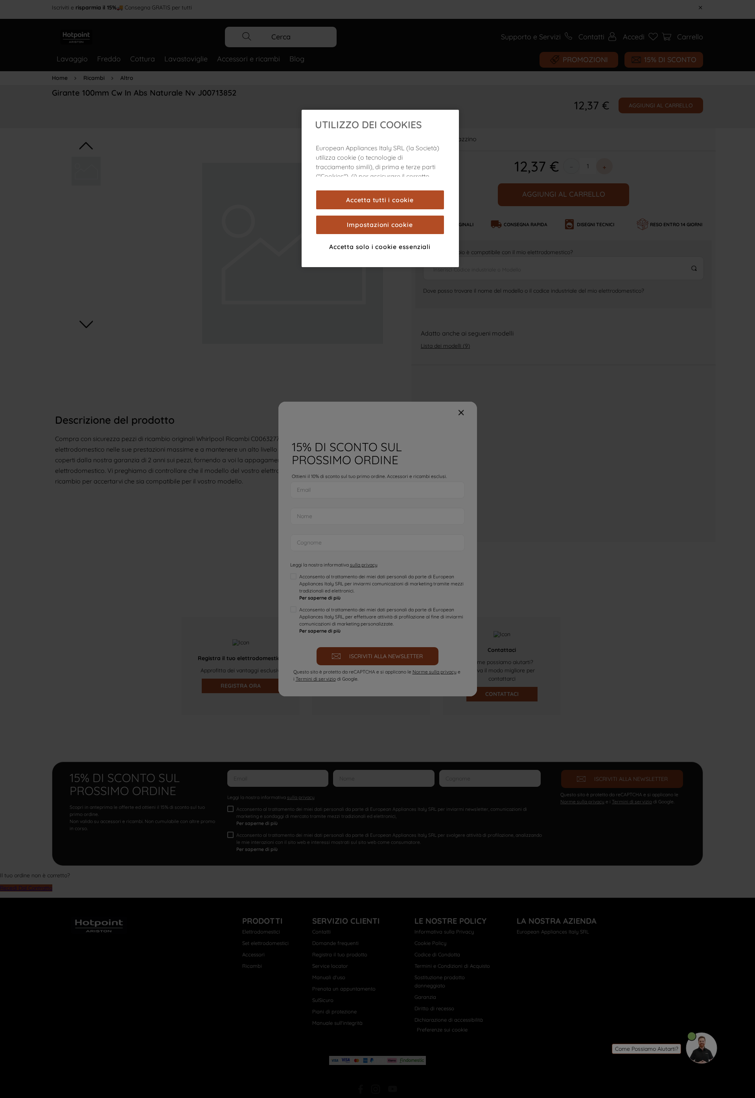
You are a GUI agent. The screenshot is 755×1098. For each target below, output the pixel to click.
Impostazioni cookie (379, 225)
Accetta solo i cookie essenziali (380, 247)
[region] (380, 188)
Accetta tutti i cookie (380, 200)
